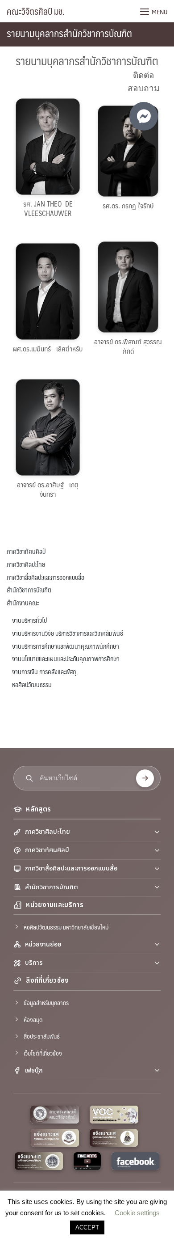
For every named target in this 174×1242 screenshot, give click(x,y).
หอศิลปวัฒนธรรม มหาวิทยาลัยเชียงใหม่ (66, 926)
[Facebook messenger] (143, 116)
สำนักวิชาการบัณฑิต (29, 589)
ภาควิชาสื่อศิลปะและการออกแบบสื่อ (45, 577)
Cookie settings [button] (137, 1213)
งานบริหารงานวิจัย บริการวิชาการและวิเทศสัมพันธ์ (67, 633)
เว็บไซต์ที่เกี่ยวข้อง (43, 1053)
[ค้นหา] (145, 778)
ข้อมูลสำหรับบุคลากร (46, 1002)
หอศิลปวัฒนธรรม (32, 684)
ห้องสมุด (33, 1019)
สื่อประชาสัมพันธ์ (42, 1036)
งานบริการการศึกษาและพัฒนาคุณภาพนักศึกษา (65, 646)
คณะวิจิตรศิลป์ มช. (36, 11)
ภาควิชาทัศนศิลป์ (26, 551)
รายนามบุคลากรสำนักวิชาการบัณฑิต (69, 33)
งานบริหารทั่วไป (29, 620)
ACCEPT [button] (87, 1227)
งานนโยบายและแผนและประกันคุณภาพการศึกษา (66, 658)
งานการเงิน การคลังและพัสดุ (44, 671)
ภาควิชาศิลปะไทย (26, 564)
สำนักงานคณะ (23, 602)
